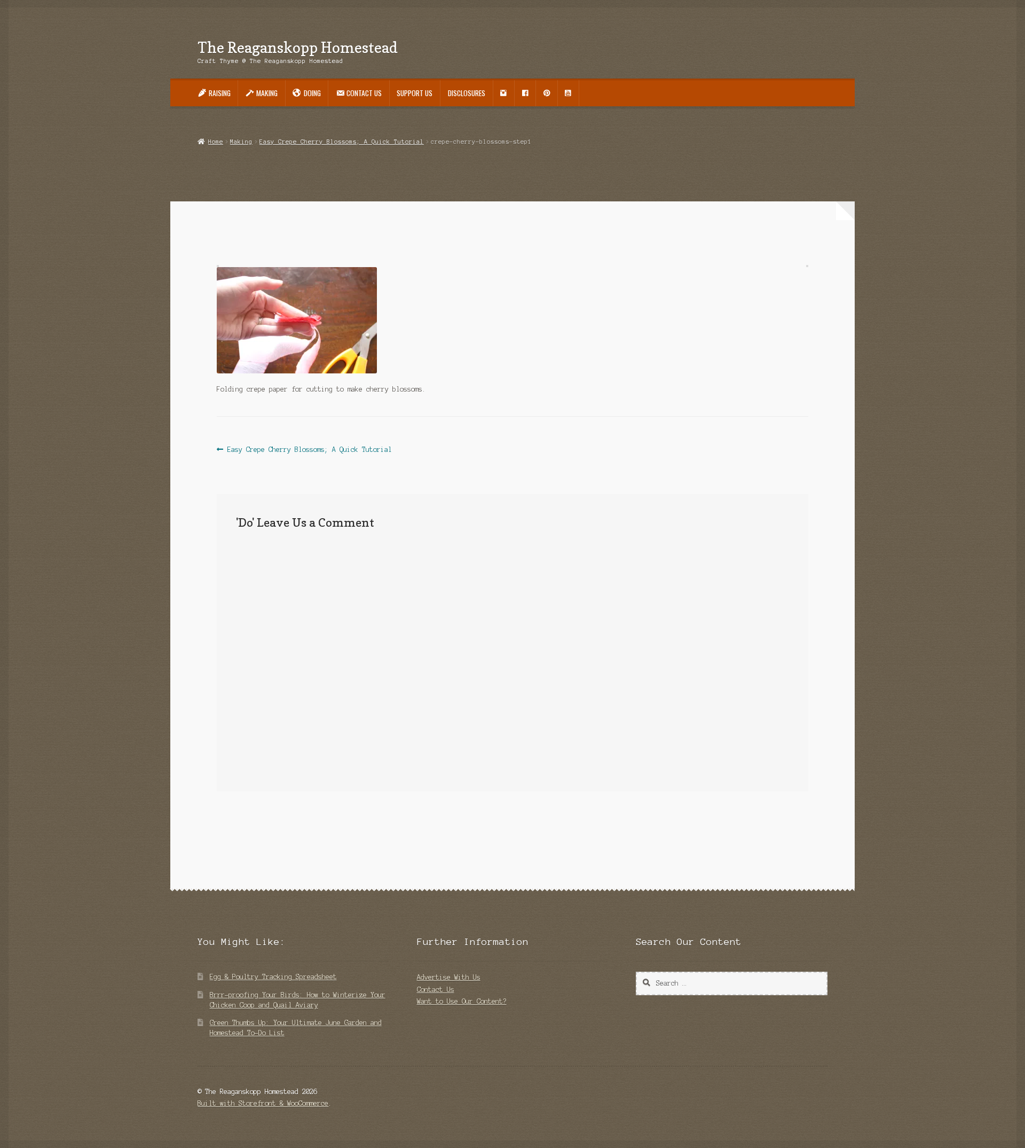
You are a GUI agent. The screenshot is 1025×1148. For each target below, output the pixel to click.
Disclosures (466, 93)
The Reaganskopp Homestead (298, 47)
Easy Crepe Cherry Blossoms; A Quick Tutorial (341, 141)
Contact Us (435, 989)
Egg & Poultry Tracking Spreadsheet (273, 976)
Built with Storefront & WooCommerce (263, 1103)
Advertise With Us (448, 977)
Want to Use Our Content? (462, 1001)
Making (241, 141)
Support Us (414, 93)
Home (215, 141)
